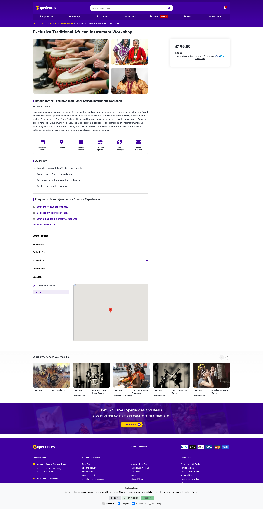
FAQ (182, 483)
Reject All (115, 498)
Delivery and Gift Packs (190, 464)
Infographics (186, 475)
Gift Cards (216, 16)
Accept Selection (131, 498)
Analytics (125, 503)
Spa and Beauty (89, 468)
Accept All (148, 498)
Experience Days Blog (190, 479)
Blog (188, 16)
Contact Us (53, 479)
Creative (49, 23)
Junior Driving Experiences (143, 464)
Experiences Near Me (140, 468)
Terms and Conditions (190, 471)
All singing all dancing (64, 23)
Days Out (86, 464)
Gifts (134, 475)
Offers (159, 16)
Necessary (110, 503)
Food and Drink (88, 475)
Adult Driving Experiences (93, 479)
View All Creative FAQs (44, 224)
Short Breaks (87, 471)
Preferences (141, 503)
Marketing (156, 503)
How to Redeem (187, 468)
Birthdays (136, 471)
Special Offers (137, 479)
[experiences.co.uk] (82, 447)
